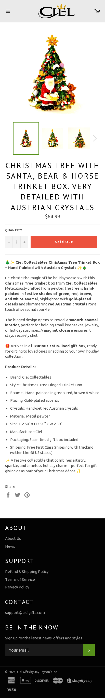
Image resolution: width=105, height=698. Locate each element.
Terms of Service (20, 579)
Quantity (13, 230)
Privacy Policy (17, 587)
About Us (13, 538)
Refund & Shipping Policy (26, 571)
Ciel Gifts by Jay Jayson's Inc (37, 672)
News (10, 546)
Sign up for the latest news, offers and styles (43, 638)
